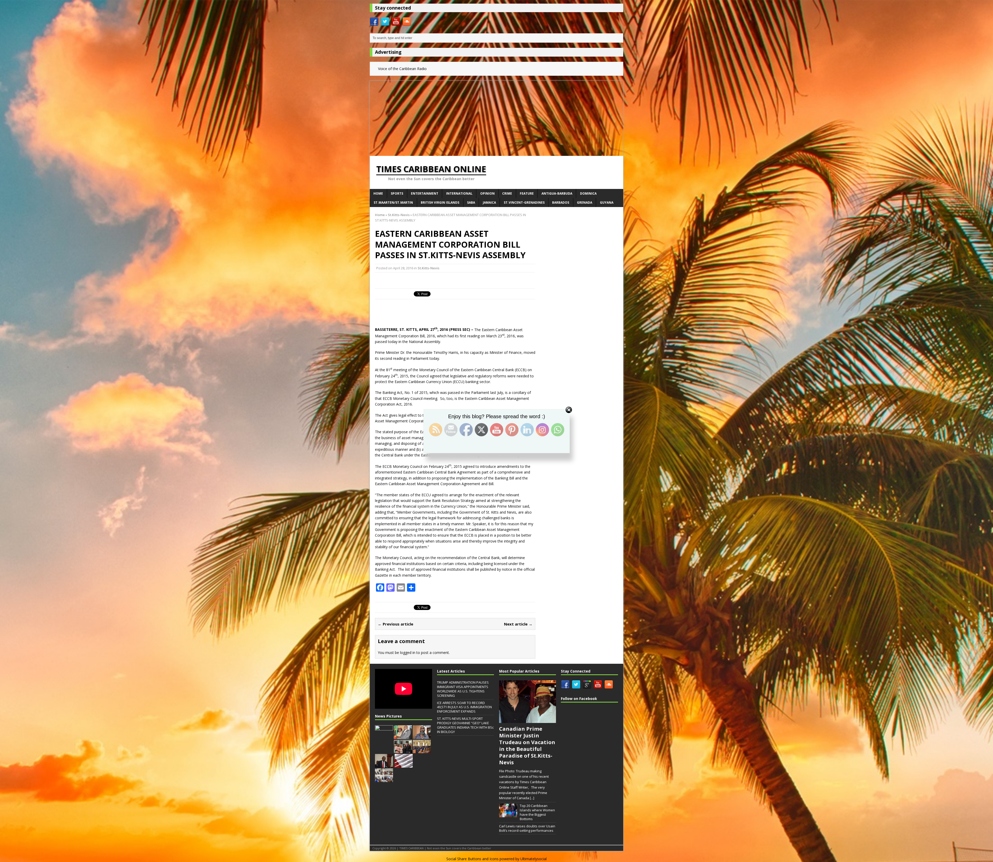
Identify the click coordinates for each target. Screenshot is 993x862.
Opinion (487, 193)
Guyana (606, 202)
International (459, 193)
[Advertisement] (496, 117)
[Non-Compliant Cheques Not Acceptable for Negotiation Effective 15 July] (384, 736)
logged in (407, 652)
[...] (532, 798)
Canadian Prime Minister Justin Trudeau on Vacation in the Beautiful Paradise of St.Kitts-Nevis (527, 745)
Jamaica (489, 202)
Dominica (588, 193)
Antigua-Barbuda (556, 193)
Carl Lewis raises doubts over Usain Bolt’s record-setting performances (527, 828)
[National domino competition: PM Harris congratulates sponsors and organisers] (384, 779)
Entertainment (424, 193)
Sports (397, 193)
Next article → (518, 624)
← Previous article (395, 624)
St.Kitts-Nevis (428, 268)
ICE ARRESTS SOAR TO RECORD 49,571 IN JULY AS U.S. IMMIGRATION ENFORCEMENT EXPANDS (464, 707)
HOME (378, 193)
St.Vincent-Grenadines (524, 202)
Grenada (584, 202)
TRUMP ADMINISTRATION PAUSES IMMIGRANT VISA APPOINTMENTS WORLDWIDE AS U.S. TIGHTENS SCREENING (463, 689)
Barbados (560, 202)
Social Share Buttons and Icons (472, 858)
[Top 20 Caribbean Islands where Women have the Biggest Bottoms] (508, 814)
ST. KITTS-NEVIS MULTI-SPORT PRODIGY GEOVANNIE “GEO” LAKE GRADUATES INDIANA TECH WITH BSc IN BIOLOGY (465, 725)
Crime (507, 193)
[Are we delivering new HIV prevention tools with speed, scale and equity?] (404, 764)
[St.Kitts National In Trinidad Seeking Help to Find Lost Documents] (422, 736)
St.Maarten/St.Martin (393, 202)
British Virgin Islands (440, 202)
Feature (527, 193)
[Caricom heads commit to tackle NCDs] (403, 736)
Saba (471, 202)
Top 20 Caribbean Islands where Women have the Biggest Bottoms (537, 812)
